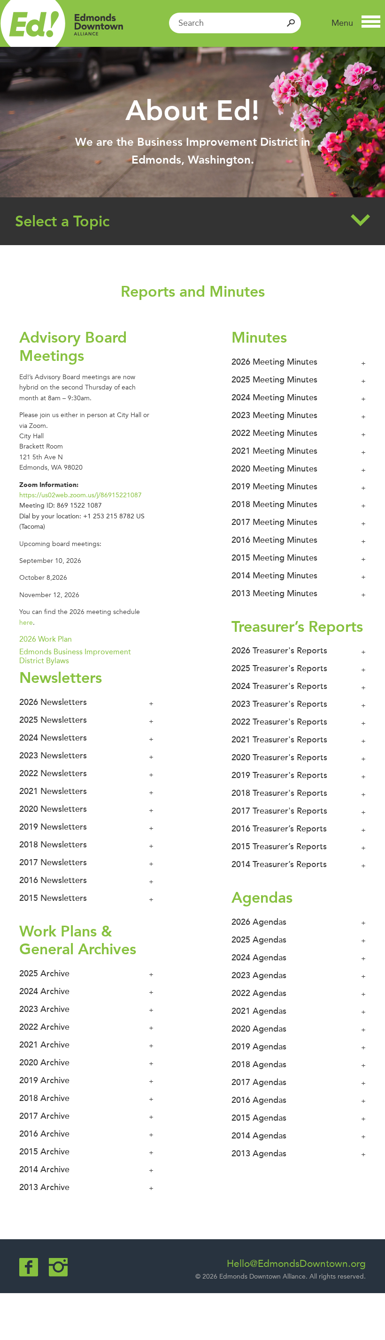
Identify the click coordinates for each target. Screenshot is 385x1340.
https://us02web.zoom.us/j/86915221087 (80, 495)
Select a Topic (62, 221)
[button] (356, 23)
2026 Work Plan (45, 639)
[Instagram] (58, 1267)
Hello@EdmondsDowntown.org (296, 1263)
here (26, 623)
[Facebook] (28, 1267)
